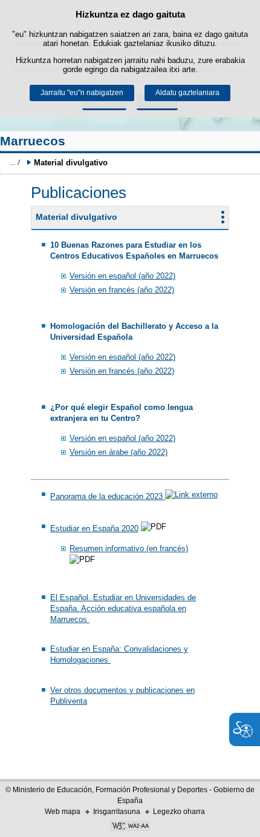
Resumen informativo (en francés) (129, 548)
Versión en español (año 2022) (122, 275)
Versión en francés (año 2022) (122, 289)
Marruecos (32, 141)
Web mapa (62, 811)
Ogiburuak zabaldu (15, 162)
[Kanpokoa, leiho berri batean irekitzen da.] (130, 827)
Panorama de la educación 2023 (107, 496)
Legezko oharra (179, 811)
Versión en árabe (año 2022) (118, 452)
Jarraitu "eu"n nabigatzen (82, 92)
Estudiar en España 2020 (94, 528)
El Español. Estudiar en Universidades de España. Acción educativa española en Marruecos (123, 608)
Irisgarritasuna (116, 811)
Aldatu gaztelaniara (187, 92)
